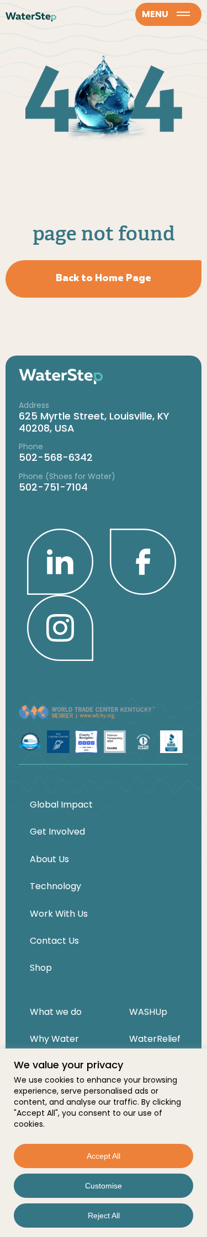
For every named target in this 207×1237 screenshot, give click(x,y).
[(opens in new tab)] (60, 561)
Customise (103, 1185)
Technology (55, 886)
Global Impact (61, 805)
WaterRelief (155, 1039)
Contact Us (54, 941)
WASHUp (148, 1012)
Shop (41, 968)
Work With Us (59, 914)
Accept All (103, 1156)
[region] (103, 1142)
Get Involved (57, 832)
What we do (56, 1012)
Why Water (54, 1039)
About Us (49, 859)
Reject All (104, 1215)
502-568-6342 (56, 457)
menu (155, 14)
